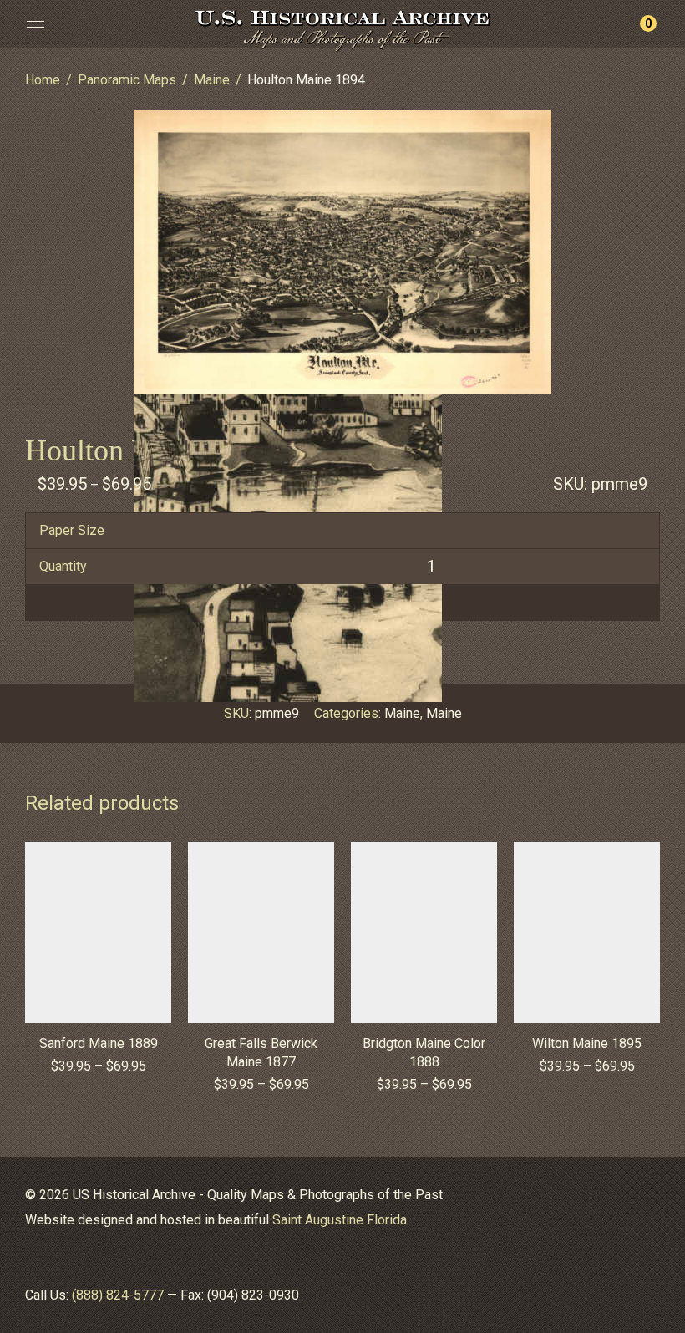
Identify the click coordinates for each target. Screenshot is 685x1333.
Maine (212, 80)
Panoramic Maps (127, 80)
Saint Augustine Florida (339, 1220)
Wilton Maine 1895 (587, 1043)
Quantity (63, 566)
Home (42, 80)
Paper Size (71, 530)
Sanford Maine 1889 (98, 1043)
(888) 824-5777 (118, 1295)
